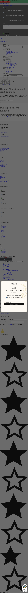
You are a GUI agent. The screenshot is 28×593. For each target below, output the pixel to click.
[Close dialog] (25, 281)
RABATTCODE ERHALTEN (14, 304)
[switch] (25, 591)
